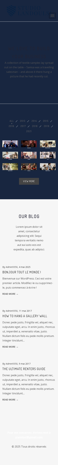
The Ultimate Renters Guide (23, 369)
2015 (45, 121)
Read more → (10, 293)
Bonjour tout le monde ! (21, 272)
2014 (34, 121)
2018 (35, 126)
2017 (23, 126)
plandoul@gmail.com (29, 437)
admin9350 (12, 266)
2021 (29, 131)
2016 (11, 126)
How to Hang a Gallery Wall (24, 316)
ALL (12, 121)
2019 (46, 126)
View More (29, 181)
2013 (22, 121)
